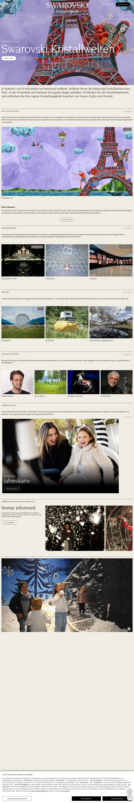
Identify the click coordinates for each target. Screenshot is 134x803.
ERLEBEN (49, 17)
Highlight (127, 129)
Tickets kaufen (8, 58)
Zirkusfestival (25, 58)
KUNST (84, 17)
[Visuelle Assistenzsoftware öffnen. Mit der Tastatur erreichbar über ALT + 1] (129, 791)
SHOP (102, 17)
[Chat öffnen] (129, 798)
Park (40, 308)
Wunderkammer (37, 247)
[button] (126, 416)
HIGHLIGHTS (67, 17)
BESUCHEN (32, 17)
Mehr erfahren (67, 219)
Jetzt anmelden (9, 522)
